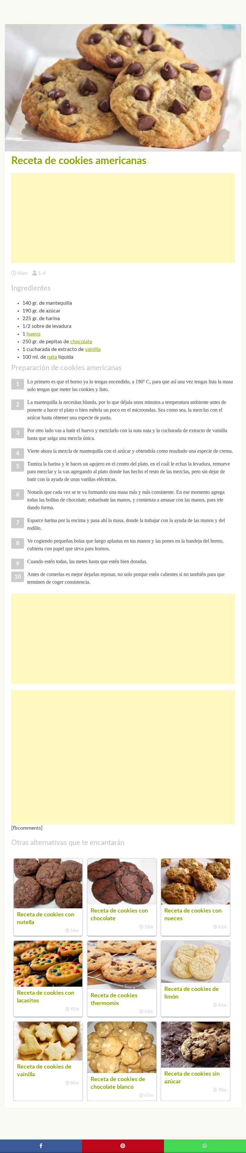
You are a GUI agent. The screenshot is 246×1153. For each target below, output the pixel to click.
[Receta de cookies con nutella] (48, 906)
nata (52, 357)
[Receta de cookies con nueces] (195, 902)
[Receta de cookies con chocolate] (121, 902)
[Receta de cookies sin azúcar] (195, 1066)
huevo (33, 333)
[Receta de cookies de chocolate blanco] (121, 1071)
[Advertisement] (122, 218)
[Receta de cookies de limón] (195, 981)
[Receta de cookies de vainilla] (48, 1058)
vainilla (93, 349)
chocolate (81, 341)
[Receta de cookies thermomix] (121, 987)
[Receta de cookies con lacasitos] (48, 985)
